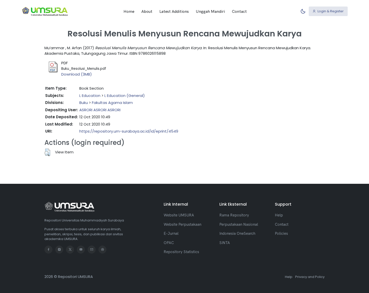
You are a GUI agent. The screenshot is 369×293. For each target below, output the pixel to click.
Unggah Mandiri (210, 11)
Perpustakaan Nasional (238, 224)
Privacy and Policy (310, 276)
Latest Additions (174, 11)
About (146, 11)
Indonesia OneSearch (237, 233)
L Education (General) (124, 95)
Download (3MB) (76, 74)
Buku (83, 102)
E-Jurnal (171, 233)
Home (129, 11)
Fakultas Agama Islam (112, 102)
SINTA (224, 242)
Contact (239, 11)
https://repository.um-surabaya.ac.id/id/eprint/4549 (128, 131)
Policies (281, 233)
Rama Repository (234, 215)
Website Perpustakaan (182, 224)
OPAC (169, 242)
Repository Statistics (181, 251)
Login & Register (330, 11)
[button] (47, 152)
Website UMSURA (179, 215)
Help (279, 215)
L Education (89, 95)
